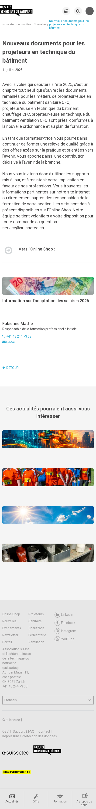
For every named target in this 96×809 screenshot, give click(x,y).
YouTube (67, 639)
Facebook (68, 623)
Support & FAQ (24, 731)
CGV (5, 731)
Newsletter (10, 635)
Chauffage (36, 628)
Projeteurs (36, 614)
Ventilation (36, 642)
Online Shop (11, 614)
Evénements (11, 628)
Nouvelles (9, 621)
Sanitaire (35, 621)
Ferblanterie (37, 635)
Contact (44, 731)
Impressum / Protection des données (29, 736)
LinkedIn (67, 614)
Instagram (68, 631)
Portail (7, 642)
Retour (12, 368)
